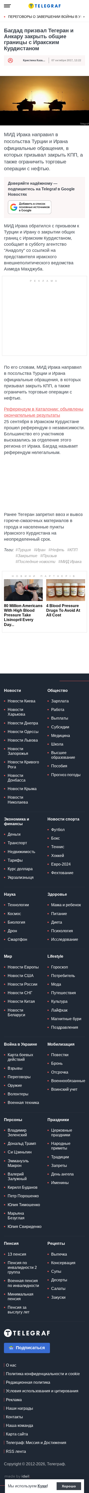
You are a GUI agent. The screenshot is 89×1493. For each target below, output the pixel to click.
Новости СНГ (20, 993)
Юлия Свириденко (25, 1226)
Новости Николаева (18, 799)
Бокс (55, 838)
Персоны (13, 1120)
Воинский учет (64, 1089)
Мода (56, 984)
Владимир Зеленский (17, 1132)
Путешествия (63, 993)
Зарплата (60, 701)
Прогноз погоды (66, 775)
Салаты (58, 1288)
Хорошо (69, 1486)
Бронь (57, 1063)
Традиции (60, 1157)
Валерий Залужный (17, 1176)
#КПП (72, 550)
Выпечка (59, 1254)
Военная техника (23, 1103)
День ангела (62, 1174)
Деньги (14, 834)
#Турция (23, 550)
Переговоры (19, 1077)
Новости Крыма (22, 789)
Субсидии (60, 727)
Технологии (18, 905)
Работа (57, 710)
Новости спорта (63, 819)
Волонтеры (18, 1094)
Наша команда (19, 1425)
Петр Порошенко (23, 1196)
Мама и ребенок (66, 905)
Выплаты (59, 718)
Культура (59, 1001)
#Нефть (56, 550)
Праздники (58, 1120)
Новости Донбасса (16, 777)
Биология (16, 922)
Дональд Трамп (22, 1143)
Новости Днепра (23, 723)
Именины (60, 1183)
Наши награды (19, 1408)
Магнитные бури (66, 1019)
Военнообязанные (68, 1081)
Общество (57, 690)
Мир (8, 956)
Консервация (63, 1263)
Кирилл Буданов (23, 1187)
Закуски (58, 1297)
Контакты (14, 1417)
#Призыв (48, 556)
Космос (14, 914)
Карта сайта (17, 1434)
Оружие (15, 1085)
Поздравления (64, 1027)
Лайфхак (59, 1010)
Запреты (59, 1165)
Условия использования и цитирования (42, 1391)
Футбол (58, 830)
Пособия (59, 766)
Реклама (14, 1400)
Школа (57, 744)
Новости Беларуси (16, 1012)
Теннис (57, 847)
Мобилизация (60, 1044)
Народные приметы (60, 1145)
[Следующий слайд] (84, 17)
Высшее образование (63, 755)
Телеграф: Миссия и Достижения (36, 1443)
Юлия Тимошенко (24, 1205)
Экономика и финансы (16, 821)
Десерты (59, 1280)
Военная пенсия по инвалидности (23, 1283)
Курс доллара (20, 869)
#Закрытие (26, 556)
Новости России (22, 984)
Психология (62, 931)
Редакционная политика (28, 1382)
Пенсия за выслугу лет (18, 1309)
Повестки (59, 1055)
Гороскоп (59, 967)
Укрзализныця (21, 877)
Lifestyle (55, 956)
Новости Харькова (16, 712)
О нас (11, 1365)
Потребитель (63, 976)
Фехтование (62, 873)
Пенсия (11, 1243)
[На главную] (44, 6)
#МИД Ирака (70, 562)
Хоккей (57, 856)
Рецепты (56, 1243)
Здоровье (57, 894)
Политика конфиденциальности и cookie (43, 1374)
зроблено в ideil (17, 1476)
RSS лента (16, 1451)
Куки (42, 1486)
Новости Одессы (23, 732)
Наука (10, 894)
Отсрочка (59, 1072)
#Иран (39, 550)
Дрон (12, 931)
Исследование (64, 939)
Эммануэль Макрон (18, 1163)
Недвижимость (21, 852)
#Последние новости (35, 562)
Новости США (21, 976)
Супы (56, 1271)
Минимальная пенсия (20, 1296)
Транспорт (17, 843)
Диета (56, 922)
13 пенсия (17, 1254)
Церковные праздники (61, 1132)
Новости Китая (21, 1001)
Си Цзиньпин (20, 1152)
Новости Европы (23, 967)
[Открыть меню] (7, 6)
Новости (12, 690)
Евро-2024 (61, 864)
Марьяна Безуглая (16, 1215)
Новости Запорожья (18, 751)
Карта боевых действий (20, 1057)
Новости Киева (21, 701)
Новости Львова (23, 740)
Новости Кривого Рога (23, 764)
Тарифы (15, 860)
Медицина (60, 736)
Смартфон (17, 939)
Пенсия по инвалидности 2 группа (22, 1267)
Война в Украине (20, 1044)
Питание (59, 914)
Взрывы (15, 1068)
